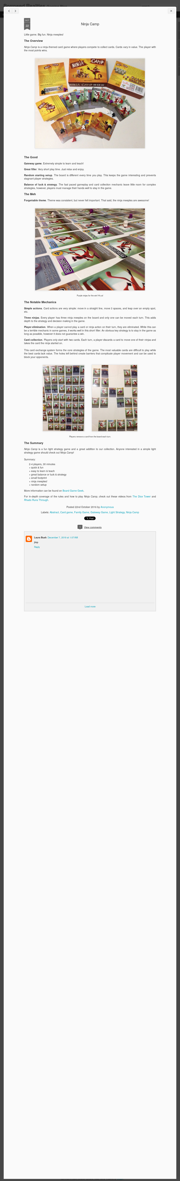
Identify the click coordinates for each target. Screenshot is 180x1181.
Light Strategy (117, 512)
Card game (66, 512)
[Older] (15, 11)
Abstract (54, 512)
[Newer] (8, 11)
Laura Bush (40, 537)
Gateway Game (99, 512)
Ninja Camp (90, 23)
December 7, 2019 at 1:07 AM (63, 537)
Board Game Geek (73, 490)
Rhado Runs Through (36, 500)
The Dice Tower (142, 496)
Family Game (81, 512)
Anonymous (107, 507)
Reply (37, 547)
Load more (90, 606)
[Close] (171, 11)
